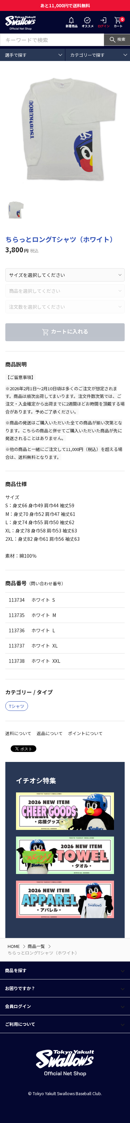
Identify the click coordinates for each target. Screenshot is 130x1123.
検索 (121, 39)
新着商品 (72, 26)
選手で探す (16, 55)
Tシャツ (16, 706)
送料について (18, 733)
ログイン (104, 26)
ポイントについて (85, 733)
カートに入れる (69, 332)
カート (118, 22)
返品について (50, 733)
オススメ (88, 26)
